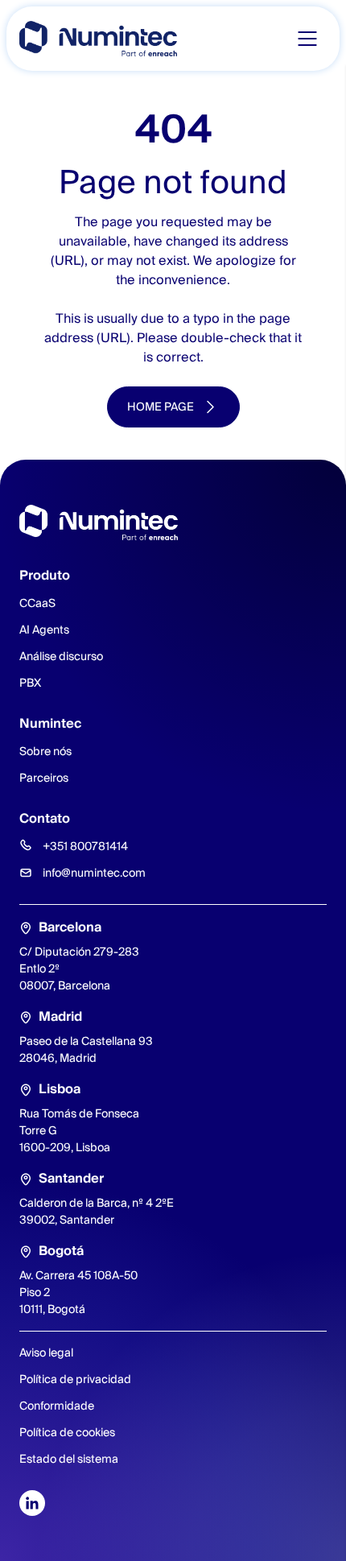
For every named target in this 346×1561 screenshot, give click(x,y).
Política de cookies (67, 1432)
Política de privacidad (75, 1379)
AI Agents (44, 629)
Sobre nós (45, 751)
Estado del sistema (68, 1459)
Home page (160, 406)
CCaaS (37, 603)
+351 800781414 (85, 846)
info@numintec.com (94, 872)
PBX (30, 682)
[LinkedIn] (32, 1503)
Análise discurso (61, 656)
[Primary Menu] (307, 38)
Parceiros (43, 777)
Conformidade (56, 1405)
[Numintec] (98, 38)
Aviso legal (46, 1352)
